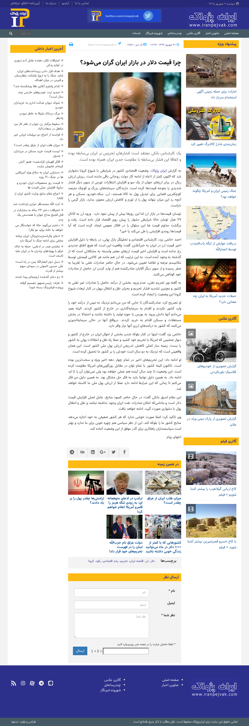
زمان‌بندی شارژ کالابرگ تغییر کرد (213, 144)
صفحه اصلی (231, 33)
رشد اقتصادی (110, 561)
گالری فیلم (228, 441)
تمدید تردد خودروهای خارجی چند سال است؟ (40, 95)
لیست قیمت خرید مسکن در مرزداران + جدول (38, 153)
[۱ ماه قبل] (124, 527)
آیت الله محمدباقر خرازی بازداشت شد (36, 204)
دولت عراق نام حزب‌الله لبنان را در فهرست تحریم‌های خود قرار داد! (125, 547)
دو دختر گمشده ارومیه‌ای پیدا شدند (37, 276)
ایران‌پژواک (201, 18)
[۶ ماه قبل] (211, 398)
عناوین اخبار (212, 33)
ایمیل (171, 603)
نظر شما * (168, 615)
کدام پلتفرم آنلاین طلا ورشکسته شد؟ (36, 86)
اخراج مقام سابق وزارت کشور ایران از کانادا (38, 196)
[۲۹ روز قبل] (163, 527)
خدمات (136, 33)
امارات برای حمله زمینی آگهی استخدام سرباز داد (216, 94)
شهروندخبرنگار (154, 33)
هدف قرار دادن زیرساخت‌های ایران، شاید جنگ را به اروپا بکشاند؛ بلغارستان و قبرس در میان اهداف (39, 76)
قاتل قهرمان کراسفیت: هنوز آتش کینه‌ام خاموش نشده (41, 164)
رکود (98, 561)
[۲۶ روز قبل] (211, 123)
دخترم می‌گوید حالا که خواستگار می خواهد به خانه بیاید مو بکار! (39, 228)
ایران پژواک (159, 171)
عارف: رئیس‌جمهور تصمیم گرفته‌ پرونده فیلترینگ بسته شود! (41, 285)
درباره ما (51, 3)
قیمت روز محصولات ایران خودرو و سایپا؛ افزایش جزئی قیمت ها (40, 185)
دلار (153, 561)
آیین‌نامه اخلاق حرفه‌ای (25, 3)
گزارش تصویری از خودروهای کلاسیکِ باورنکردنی (216, 369)
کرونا (91, 561)
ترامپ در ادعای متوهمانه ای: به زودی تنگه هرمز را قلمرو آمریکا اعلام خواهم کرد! (124, 505)
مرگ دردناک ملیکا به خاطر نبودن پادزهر (41, 116)
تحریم (124, 561)
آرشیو (65, 3)
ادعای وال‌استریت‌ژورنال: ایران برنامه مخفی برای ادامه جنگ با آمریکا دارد (39, 238)
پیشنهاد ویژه (227, 44)
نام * (172, 591)
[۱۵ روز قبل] (211, 71)
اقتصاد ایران (136, 561)
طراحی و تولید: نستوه (23, 721)
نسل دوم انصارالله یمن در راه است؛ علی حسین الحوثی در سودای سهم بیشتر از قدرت (39, 266)
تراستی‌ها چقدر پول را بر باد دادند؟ (87, 501)
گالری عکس (193, 33)
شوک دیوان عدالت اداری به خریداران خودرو (38, 105)
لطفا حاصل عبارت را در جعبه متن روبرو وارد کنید (146, 644)
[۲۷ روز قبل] (211, 170)
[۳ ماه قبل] (211, 345)
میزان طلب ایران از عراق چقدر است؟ (164, 501)
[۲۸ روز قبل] (86, 483)
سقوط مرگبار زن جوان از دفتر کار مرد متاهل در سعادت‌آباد (38, 126)
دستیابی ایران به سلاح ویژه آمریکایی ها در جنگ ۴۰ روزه (39, 175)
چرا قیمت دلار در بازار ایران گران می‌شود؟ (130, 62)
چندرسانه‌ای (175, 33)
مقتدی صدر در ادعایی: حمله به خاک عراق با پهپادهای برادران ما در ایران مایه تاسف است (38, 251)
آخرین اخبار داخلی (49, 49)
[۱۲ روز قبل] (163, 483)
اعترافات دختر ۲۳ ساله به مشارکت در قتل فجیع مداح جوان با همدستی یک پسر (38, 215)
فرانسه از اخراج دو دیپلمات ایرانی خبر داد (38, 137)
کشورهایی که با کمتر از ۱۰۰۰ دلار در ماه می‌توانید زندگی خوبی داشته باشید (163, 547)
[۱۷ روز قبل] (124, 483)
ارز (147, 561)
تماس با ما (82, 3)
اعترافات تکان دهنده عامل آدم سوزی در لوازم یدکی (38, 63)
